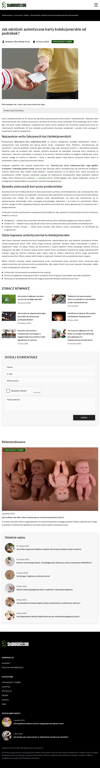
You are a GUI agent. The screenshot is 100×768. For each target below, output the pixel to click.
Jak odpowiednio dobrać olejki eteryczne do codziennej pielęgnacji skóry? (48, 616)
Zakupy (5, 700)
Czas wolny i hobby (62, 42)
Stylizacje (7, 691)
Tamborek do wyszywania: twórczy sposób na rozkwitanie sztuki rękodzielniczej (82, 299)
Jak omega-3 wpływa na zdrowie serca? (33, 576)
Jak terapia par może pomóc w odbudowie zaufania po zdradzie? (40, 737)
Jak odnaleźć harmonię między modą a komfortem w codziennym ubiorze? (48, 603)
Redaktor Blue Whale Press (17, 41)
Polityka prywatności (13, 667)
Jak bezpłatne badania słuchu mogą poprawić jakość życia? (38, 723)
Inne (4, 704)
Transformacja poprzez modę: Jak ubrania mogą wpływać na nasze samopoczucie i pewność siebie (47, 517)
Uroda (5, 695)
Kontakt (6, 663)
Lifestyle (6, 687)
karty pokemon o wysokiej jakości (37, 178)
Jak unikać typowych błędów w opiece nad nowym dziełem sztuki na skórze (48, 549)
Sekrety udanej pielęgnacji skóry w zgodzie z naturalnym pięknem (44, 589)
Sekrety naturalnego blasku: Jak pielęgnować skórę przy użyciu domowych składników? (54, 563)
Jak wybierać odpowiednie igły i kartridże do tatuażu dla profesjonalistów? (32, 316)
